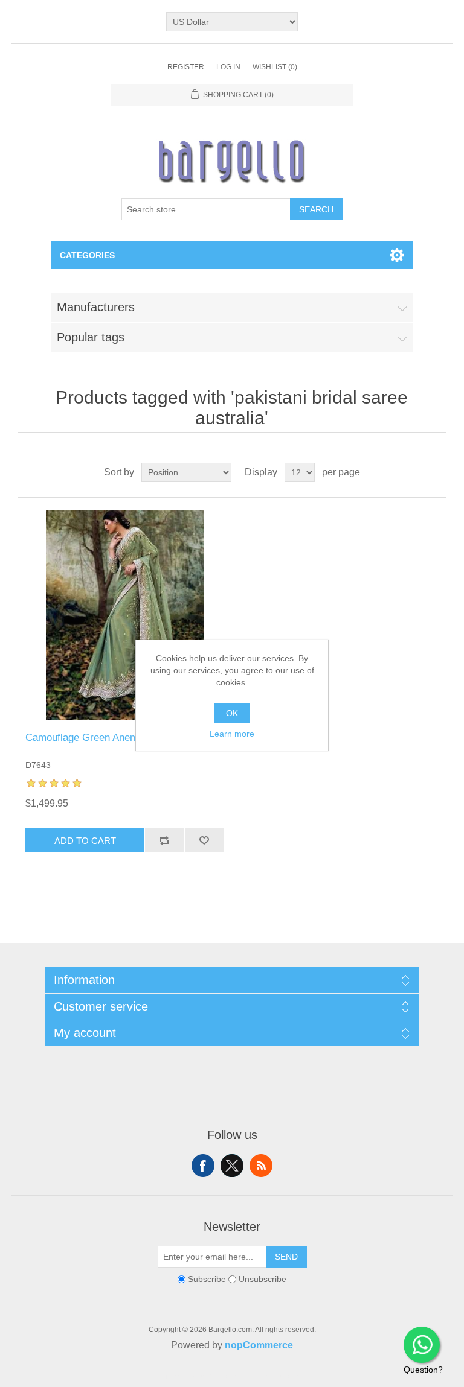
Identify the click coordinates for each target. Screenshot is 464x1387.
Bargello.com (213, 1376)
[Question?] (422, 1345)
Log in (228, 67)
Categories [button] (87, 255)
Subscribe (207, 1279)
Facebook (203, 1165)
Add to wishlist (204, 840)
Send (286, 1257)
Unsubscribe (262, 1279)
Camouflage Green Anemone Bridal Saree (119, 737)
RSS (261, 1165)
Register (185, 67)
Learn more (232, 733)
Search (316, 209)
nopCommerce (259, 1345)
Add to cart (85, 841)
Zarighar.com (275, 1376)
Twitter (232, 1165)
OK (232, 713)
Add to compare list (164, 840)
